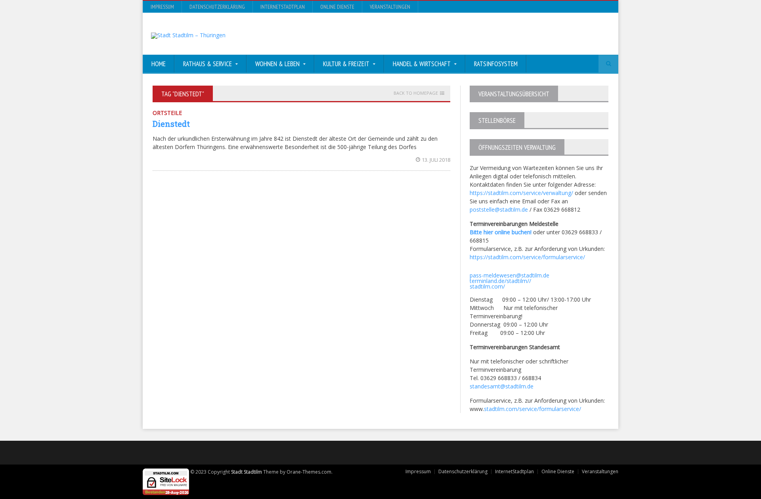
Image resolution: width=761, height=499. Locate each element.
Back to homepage (416, 93)
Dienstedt (171, 124)
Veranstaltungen (390, 6)
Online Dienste (337, 6)
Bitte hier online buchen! (501, 232)
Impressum (162, 6)
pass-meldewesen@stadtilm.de (509, 275)
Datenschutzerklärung (217, 6)
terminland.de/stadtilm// (500, 281)
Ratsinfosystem (496, 63)
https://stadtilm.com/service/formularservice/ (527, 257)
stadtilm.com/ (487, 286)
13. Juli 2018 (436, 159)
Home (158, 63)
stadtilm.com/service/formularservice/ (532, 409)
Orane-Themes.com (309, 471)
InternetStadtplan (282, 6)
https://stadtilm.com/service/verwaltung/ (521, 193)
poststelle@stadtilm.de (499, 209)
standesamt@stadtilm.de (501, 386)
